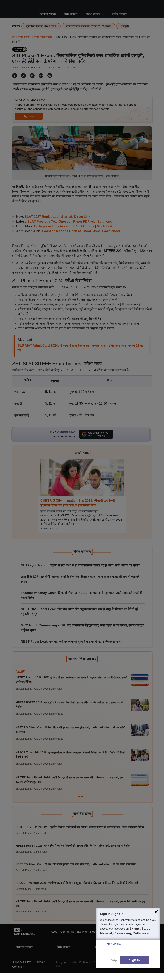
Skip (114, 960)
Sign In (134, 960)
